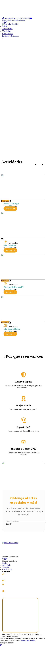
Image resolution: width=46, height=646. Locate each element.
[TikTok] (6, 559)
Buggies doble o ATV (14, 287)
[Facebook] (3, 22)
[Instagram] (4, 22)
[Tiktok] (6, 22)
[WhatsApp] (3, 36)
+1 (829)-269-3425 (11, 574)
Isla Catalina (10, 245)
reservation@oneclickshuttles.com (16, 580)
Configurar (3, 643)
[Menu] (2, 38)
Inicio (4, 26)
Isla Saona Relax (12, 329)
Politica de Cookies (28, 641)
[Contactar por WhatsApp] (23, 645)
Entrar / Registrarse (11, 36)
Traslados (6, 31)
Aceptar (10, 643)
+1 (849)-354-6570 (11, 576)
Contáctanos (7, 33)
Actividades (7, 28)
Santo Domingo (11, 203)
